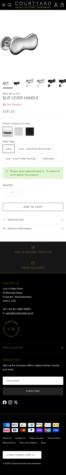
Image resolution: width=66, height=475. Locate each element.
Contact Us (20, 438)
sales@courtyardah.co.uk (19, 313)
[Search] (11, 5)
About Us (7, 438)
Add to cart (33, 207)
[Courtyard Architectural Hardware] (33, 5)
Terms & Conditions (28, 442)
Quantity (8, 185)
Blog (43, 442)
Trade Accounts (36, 438)
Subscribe (33, 391)
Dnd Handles (13, 104)
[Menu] (3, 5)
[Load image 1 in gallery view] (33, 43)
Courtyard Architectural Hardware (25, 463)
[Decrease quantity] (6, 192)
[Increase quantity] (19, 192)
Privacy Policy (54, 438)
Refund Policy (9, 442)
